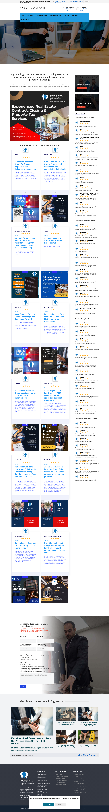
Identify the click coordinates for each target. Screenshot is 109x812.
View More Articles (86, 755)
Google (25, 195)
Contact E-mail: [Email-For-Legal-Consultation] (41, 644)
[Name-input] (28, 641)
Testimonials (25, 19)
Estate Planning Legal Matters (79, 789)
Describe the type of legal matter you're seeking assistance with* (33, 671)
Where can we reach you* (25, 645)
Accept (48, 804)
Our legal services (60, 782)
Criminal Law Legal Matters (80, 787)
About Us (30, 15)
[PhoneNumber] (28, 649)
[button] (56, 15)
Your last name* (40, 637)
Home (22, 15)
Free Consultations (41, 15)
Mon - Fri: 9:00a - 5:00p (76, 1)
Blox (88, 808)
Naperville (63, 1)
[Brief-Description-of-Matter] (37, 678)
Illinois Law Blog (60, 774)
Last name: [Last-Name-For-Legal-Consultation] (40, 636)
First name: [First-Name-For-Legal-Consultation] (23, 636)
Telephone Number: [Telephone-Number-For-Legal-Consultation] (26, 644)
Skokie (56, 1)
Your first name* (23, 637)
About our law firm (60, 778)
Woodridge (58, 2)
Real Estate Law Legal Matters (79, 780)
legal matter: (23, 652)
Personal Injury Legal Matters (79, 775)
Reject (60, 804)
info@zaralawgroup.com (26, 799)
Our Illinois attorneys (61, 780)
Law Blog (75, 15)
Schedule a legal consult (62, 776)
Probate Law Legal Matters (80, 778)
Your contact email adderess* (42, 645)
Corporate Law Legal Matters (79, 784)
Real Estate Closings (61, 784)
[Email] (45, 649)
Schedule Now (68, 9)
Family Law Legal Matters (80, 792)
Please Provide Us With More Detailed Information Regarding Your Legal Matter (35, 669)
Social (67, 15)
